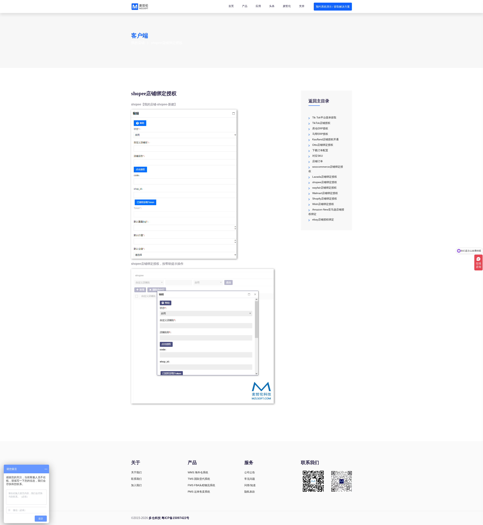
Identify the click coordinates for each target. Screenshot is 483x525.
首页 (231, 6)
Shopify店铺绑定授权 (324, 198)
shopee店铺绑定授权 (324, 182)
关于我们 (136, 472)
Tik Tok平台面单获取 (324, 117)
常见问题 (249, 478)
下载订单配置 (320, 150)
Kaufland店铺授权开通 (325, 139)
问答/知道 (250, 485)
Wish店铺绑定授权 (323, 204)
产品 (244, 6)
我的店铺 (138, 43)
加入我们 (136, 485)
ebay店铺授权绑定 (323, 219)
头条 (272, 6)
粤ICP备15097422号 (175, 518)
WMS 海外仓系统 (198, 472)
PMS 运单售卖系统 (199, 491)
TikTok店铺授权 (321, 122)
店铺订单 (317, 161)
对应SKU (317, 155)
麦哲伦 (287, 6)
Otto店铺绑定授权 (322, 144)
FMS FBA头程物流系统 (201, 485)
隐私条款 (249, 491)
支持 (301, 6)
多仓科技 (155, 518)
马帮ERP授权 (320, 133)
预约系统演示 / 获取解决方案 (333, 6)
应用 (258, 6)
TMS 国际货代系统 (199, 478)
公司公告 (249, 472)
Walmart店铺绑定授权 (325, 193)
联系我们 (136, 478)
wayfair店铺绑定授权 (324, 187)
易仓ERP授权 (320, 128)
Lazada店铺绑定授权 (324, 176)
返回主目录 (318, 101)
